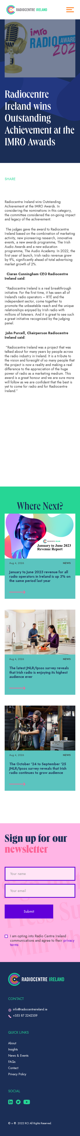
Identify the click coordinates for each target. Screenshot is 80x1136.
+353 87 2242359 (25, 1015)
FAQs (12, 1062)
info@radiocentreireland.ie (30, 1009)
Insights (13, 1049)
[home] (26, 9)
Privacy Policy (17, 1074)
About (12, 1043)
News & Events (18, 1055)
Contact (13, 1068)
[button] (72, 9)
